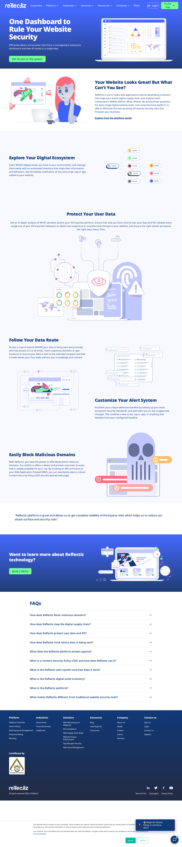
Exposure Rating (16, 734)
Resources (103, 5)
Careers (120, 730)
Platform (51, 5)
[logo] (15, 5)
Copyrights (154, 793)
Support (147, 734)
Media (119, 726)
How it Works (14, 726)
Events (120, 734)
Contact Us (149, 730)
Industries (68, 5)
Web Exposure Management (21, 730)
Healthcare (40, 730)
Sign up (147, 722)
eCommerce (41, 722)
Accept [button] (130, 840)
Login (155, 5)
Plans (137, 5)
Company (121, 5)
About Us (121, 722)
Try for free (167, 5)
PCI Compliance (69, 729)
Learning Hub (96, 726)
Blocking (12, 738)
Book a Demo (20, 571)
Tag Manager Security (72, 743)
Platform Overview (17, 722)
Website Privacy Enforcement (69, 738)
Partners (120, 738)
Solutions (86, 5)
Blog (92, 722)
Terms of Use (140, 793)
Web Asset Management (73, 747)
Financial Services (43, 726)
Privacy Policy (167, 793)
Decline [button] (143, 840)
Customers (36, 5)
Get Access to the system (27, 59)
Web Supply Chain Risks (73, 733)
